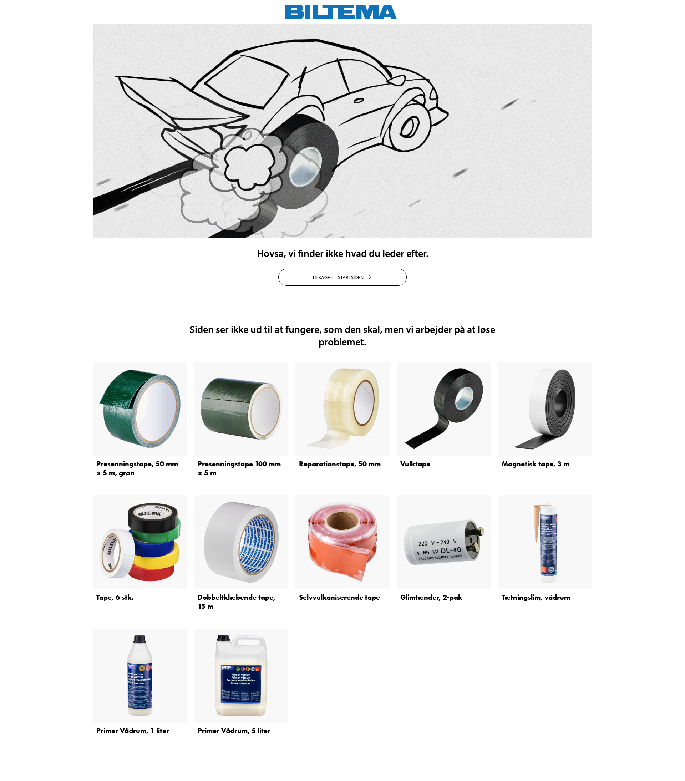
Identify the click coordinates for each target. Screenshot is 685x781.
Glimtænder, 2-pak (431, 597)
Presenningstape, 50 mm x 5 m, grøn (137, 468)
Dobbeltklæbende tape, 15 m (236, 602)
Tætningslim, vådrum (536, 597)
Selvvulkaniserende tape (339, 597)
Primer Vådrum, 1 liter (132, 730)
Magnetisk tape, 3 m (535, 463)
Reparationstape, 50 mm (340, 463)
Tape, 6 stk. (115, 597)
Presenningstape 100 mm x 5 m (239, 468)
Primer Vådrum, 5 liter (234, 730)
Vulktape (415, 463)
